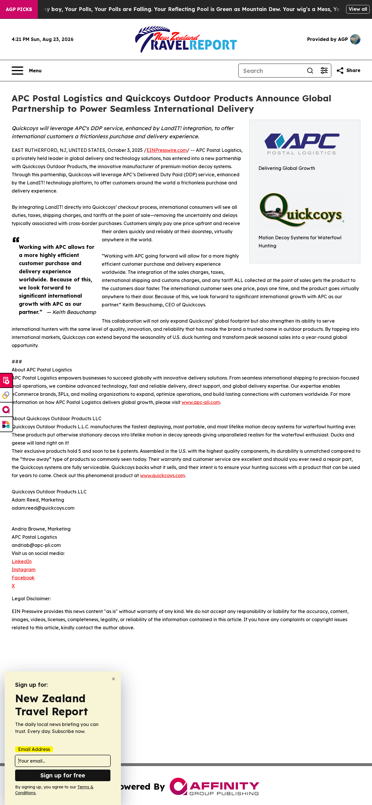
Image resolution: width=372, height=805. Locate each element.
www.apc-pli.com (201, 402)
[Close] (113, 679)
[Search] (310, 70)
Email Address (34, 749)
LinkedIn (22, 561)
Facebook (23, 578)
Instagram (23, 569)
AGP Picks (19, 9)
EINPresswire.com (166, 150)
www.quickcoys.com (162, 475)
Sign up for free (62, 775)
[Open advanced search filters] (324, 70)
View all (358, 9)
